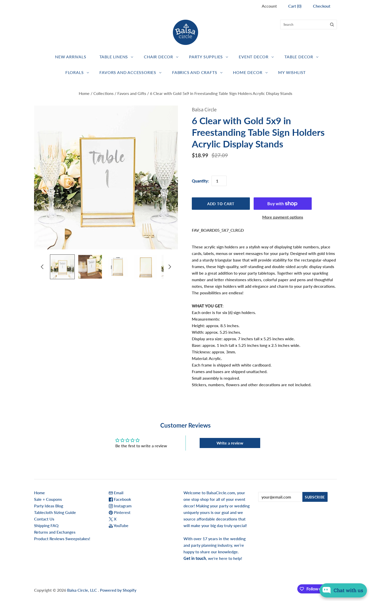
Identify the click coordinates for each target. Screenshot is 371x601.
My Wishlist (292, 72)
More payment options (282, 217)
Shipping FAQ (46, 525)
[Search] (332, 24)
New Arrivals (70, 56)
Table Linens (113, 56)
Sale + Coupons (48, 499)
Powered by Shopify (118, 590)
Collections (103, 93)
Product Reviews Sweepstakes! (62, 538)
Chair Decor (158, 56)
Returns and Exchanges (54, 532)
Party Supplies (206, 56)
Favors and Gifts (131, 93)
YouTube (120, 525)
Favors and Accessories (127, 72)
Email (118, 492)
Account (269, 6)
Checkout (321, 6)
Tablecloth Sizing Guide (55, 512)
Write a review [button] (230, 442)
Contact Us (44, 518)
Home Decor (247, 72)
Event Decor (254, 56)
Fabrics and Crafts (194, 72)
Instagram (122, 505)
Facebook (122, 499)
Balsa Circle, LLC (82, 590)
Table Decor (298, 56)
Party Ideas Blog (48, 505)
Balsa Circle (204, 109)
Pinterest (121, 512)
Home (84, 93)
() (294, 6)
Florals (74, 72)
